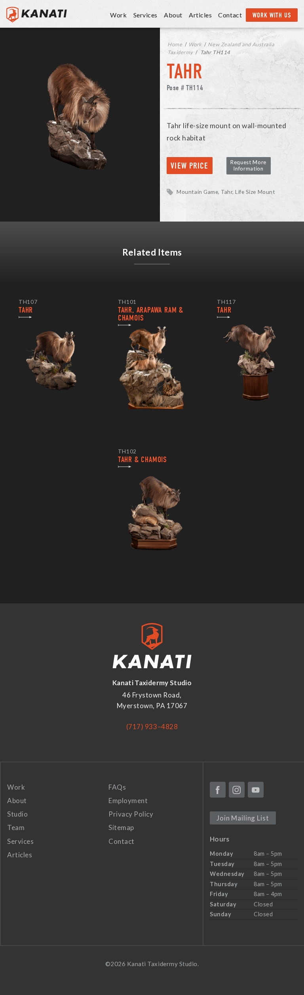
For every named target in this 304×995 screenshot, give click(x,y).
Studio (17, 814)
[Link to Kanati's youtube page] (256, 790)
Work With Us (272, 15)
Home (174, 44)
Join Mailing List (243, 818)
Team (16, 827)
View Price (189, 166)
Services (20, 841)
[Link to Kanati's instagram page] (237, 790)
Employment (128, 800)
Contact (230, 15)
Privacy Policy (130, 814)
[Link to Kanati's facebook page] (218, 790)
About (17, 800)
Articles (200, 15)
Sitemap (121, 827)
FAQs (117, 787)
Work (195, 44)
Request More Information (248, 165)
